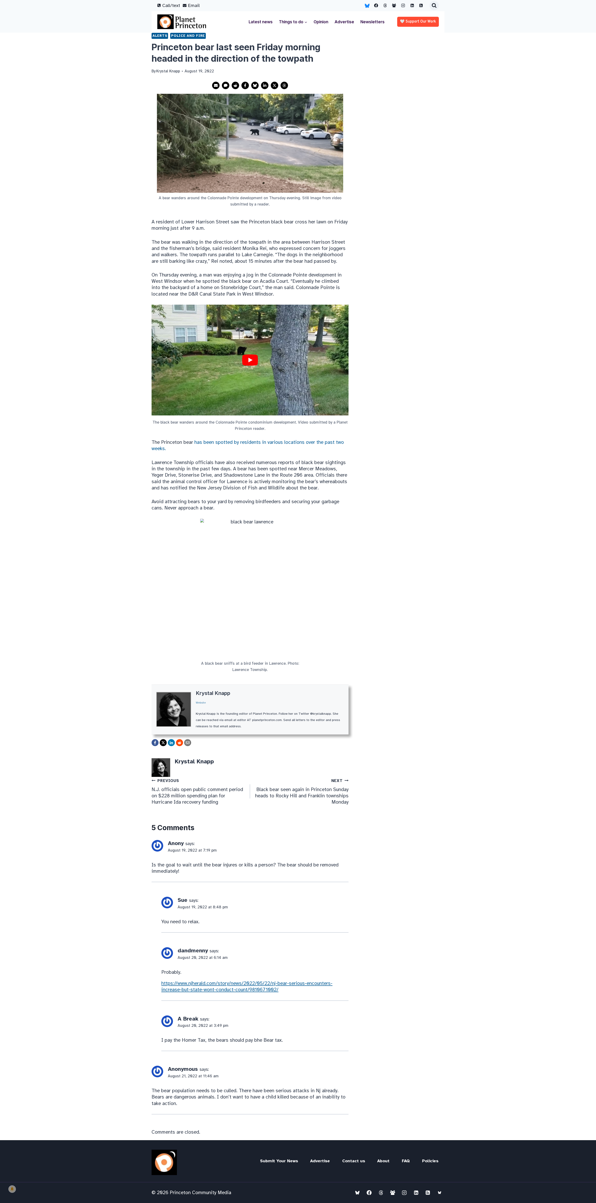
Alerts (159, 36)
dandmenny (193, 950)
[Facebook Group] (394, 6)
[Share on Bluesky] (255, 85)
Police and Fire (188, 36)
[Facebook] (376, 6)
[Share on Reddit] (235, 85)
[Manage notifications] (12, 1189)
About (383, 1160)
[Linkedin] (412, 6)
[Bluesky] (367, 6)
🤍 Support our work (418, 21)
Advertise (344, 22)
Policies (430, 1160)
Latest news (261, 22)
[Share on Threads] (284, 85)
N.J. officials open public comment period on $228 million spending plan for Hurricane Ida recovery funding (197, 791)
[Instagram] (403, 6)
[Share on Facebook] (245, 85)
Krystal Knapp (213, 693)
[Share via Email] (216, 85)
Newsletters (372, 22)
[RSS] (421, 6)
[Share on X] (274, 85)
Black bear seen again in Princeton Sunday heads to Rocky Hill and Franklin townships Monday (302, 791)
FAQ (406, 1160)
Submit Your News (279, 1160)
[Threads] (385, 6)
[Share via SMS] (225, 85)
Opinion (321, 22)
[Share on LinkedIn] (264, 85)
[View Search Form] (434, 5)
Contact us (353, 1160)
